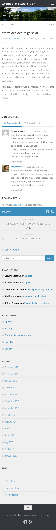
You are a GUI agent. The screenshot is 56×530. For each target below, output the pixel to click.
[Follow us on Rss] (52, 211)
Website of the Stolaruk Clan (18, 3)
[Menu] (52, 3)
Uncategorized (10, 24)
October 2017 (11, 414)
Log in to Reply (17, 161)
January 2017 (11, 455)
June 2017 (9, 435)
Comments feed (12, 487)
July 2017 (9, 428)
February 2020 (11, 374)
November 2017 (12, 408)
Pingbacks (33, 123)
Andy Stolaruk (17, 167)
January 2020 (11, 380)
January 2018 (11, 394)
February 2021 (11, 367)
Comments (13, 123)
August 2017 (10, 421)
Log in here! (11, 250)
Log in (7, 474)
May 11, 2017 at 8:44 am (35, 167)
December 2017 (12, 401)
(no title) (9, 341)
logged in (18, 204)
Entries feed (10, 481)
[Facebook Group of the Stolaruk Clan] (47, 211)
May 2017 (9, 442)
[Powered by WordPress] (19, 515)
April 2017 (9, 448)
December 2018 (12, 387)
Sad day (8, 348)
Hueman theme (42, 515)
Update (28, 275)
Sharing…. (10, 328)
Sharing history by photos (39, 289)
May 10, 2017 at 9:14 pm (37, 131)
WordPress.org (11, 494)
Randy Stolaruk (12, 38)
